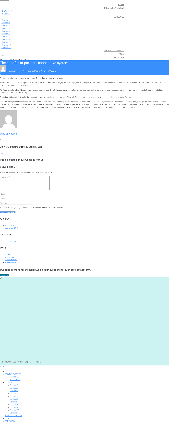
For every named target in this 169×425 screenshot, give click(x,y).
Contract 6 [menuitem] (14, 399)
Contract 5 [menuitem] (14, 396)
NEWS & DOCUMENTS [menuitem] (13, 416)
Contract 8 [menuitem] (14, 405)
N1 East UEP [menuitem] (15, 380)
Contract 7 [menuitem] (14, 402)
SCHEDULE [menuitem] (9, 382)
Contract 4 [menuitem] (14, 394)
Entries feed (9, 257)
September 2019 (11, 228)
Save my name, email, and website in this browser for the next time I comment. (33, 208)
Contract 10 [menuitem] (14, 410)
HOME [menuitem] (7, 371)
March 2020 (9, 225)
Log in (7, 254)
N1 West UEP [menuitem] (15, 377)
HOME (2, 55)
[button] (4, 275)
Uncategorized (29, 71)
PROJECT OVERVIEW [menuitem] (13, 374)
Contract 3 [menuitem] (14, 391)
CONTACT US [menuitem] (10, 421)
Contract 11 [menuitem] (14, 413)
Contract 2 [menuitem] (14, 388)
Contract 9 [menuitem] (14, 407)
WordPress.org (11, 262)
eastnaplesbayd (15, 71)
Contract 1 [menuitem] (14, 385)
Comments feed (11, 260)
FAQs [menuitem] (7, 418)
